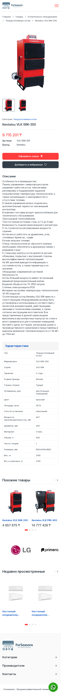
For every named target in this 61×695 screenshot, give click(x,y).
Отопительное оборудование (42, 16)
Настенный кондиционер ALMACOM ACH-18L (42, 613)
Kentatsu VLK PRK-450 (44, 520)
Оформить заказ (28, 156)
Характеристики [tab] (16, 346)
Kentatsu (21, 144)
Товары (19, 16)
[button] (57, 480)
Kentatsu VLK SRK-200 (15, 520)
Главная (6, 16)
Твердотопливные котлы (17, 20)
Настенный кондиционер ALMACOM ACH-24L (13, 613)
